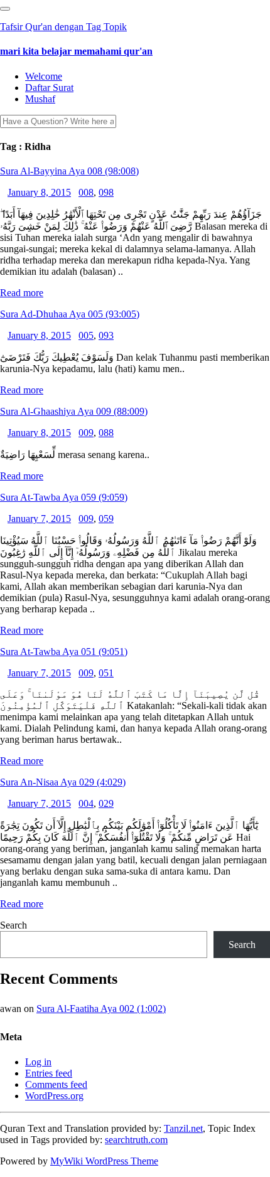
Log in (38, 1062)
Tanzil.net (183, 1128)
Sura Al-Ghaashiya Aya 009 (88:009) (74, 411)
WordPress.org (54, 1095)
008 (86, 192)
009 (86, 432)
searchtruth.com (136, 1139)
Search (13, 925)
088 (106, 432)
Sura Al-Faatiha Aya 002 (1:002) (101, 1008)
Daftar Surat (49, 87)
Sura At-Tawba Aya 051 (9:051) (63, 651)
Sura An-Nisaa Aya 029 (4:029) (63, 782)
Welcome (43, 76)
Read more (21, 292)
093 (106, 335)
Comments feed (56, 1084)
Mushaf (40, 98)
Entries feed (48, 1073)
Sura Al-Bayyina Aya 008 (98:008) (69, 171)
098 (106, 192)
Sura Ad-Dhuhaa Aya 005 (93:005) (69, 314)
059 (106, 518)
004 (86, 803)
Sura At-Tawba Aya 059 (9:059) (63, 497)
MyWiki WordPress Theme (104, 1161)
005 (86, 335)
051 (106, 673)
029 (106, 803)
